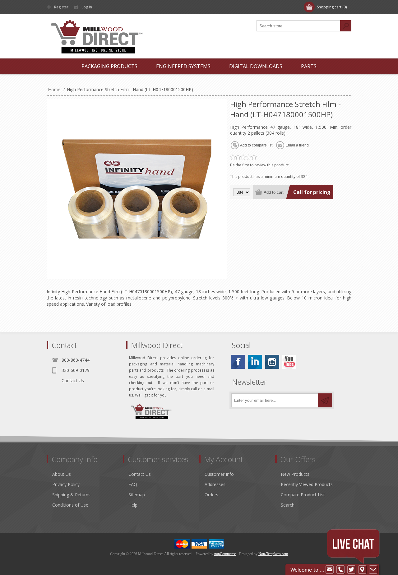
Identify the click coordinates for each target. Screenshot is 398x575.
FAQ (132, 484)
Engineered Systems (183, 66)
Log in (86, 7)
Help (132, 505)
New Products (295, 474)
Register (61, 7)
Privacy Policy (66, 484)
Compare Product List (303, 495)
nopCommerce (225, 554)
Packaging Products (109, 66)
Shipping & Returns (71, 495)
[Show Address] (362, 569)
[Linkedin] (255, 362)
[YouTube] (289, 362)
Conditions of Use (70, 505)
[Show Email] (330, 569)
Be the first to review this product (259, 165)
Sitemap (136, 495)
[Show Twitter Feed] (351, 569)
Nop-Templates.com (273, 554)
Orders (211, 495)
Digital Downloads (255, 66)
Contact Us (73, 380)
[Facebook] (238, 362)
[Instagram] (272, 362)
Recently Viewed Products (307, 484)
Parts (309, 66)
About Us (61, 474)
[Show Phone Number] (340, 569)
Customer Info (219, 474)
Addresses (215, 484)
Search (287, 505)
